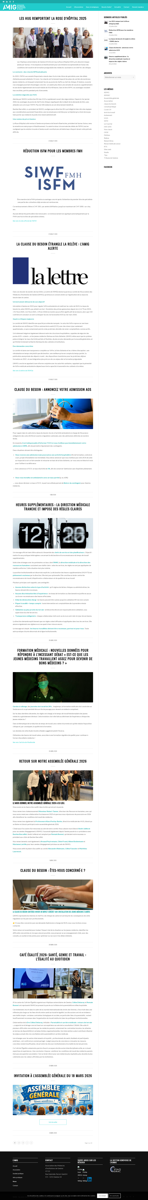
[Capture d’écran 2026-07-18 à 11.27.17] (53, 272)
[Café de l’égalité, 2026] (53, 983)
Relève (106, 138)
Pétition (107, 135)
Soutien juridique (18, 1173)
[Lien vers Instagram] (10, 1)
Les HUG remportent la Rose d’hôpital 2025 (52, 18)
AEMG (106, 92)
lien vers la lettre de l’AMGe (23, 370)
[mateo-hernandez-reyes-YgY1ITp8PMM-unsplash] (53, 414)
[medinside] (53, 687)
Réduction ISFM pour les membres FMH (53, 150)
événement (108, 115)
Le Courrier (108, 124)
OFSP (106, 132)
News (15, 1181)
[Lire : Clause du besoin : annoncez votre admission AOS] (106, 49)
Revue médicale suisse (112, 144)
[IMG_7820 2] (53, 785)
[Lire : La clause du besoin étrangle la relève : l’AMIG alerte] (106, 40)
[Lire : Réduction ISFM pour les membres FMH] (106, 31)
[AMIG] (14, 7)
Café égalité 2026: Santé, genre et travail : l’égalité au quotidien (53, 956)
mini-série (107, 127)
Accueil (15, 1166)
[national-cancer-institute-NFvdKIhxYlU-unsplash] (53, 895)
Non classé (108, 129)
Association (108, 101)
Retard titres (108, 141)
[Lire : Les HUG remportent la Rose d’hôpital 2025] (106, 22)
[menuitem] (69, 7)
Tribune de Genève (111, 158)
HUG (106, 118)
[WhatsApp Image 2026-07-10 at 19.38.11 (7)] (53, 43)
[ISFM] (53, 177)
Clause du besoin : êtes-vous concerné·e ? (52, 870)
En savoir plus (114, 1196)
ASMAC (107, 95)
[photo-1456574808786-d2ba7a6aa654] (53, 533)
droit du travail (109, 112)
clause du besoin (110, 104)
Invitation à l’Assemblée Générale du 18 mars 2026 (53, 1075)
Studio (106, 152)
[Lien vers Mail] (3, 1)
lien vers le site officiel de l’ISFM (25, 221)
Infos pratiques (17, 1177)
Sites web (107, 149)
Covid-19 (107, 109)
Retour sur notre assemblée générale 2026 (53, 761)
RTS (105, 146)
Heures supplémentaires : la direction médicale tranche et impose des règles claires (53, 506)
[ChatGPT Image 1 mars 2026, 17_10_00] (53, 1100)
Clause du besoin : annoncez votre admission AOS (53, 389)
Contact (15, 1185)
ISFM (106, 121)
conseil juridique (110, 107)
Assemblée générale (111, 98)
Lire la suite (53, 1122)
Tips (105, 155)
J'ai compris (102, 1196)
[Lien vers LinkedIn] (6, 1)
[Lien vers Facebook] (13, 1)
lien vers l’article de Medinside (24, 742)
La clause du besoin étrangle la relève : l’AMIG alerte (53, 246)
